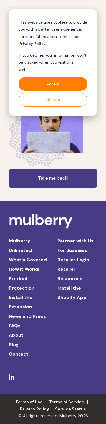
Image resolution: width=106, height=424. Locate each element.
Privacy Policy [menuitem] (34, 409)
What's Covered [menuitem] (28, 260)
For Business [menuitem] (72, 250)
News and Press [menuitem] (27, 316)
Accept (53, 83)
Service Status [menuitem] (70, 409)
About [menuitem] (16, 335)
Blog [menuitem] (14, 344)
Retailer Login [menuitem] (73, 260)
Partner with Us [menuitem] (75, 241)
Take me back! (53, 178)
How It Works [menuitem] (24, 269)
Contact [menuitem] (19, 354)
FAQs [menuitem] (15, 326)
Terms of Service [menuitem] (66, 402)
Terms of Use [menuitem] (29, 402)
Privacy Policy (32, 43)
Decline (53, 99)
